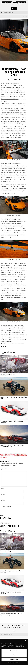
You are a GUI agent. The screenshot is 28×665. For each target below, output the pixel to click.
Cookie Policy (11, 662)
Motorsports (23, 455)
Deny (14, 655)
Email (3, 494)
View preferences (14, 659)
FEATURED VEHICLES (15, 454)
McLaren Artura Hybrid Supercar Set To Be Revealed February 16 (11, 614)
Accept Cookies (14, 651)
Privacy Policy (17, 662)
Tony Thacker (3, 457)
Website (3, 500)
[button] (26, 640)
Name (3, 488)
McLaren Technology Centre (8, 374)
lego (13, 455)
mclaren (17, 455)
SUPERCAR (7, 455)
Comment (3, 468)
